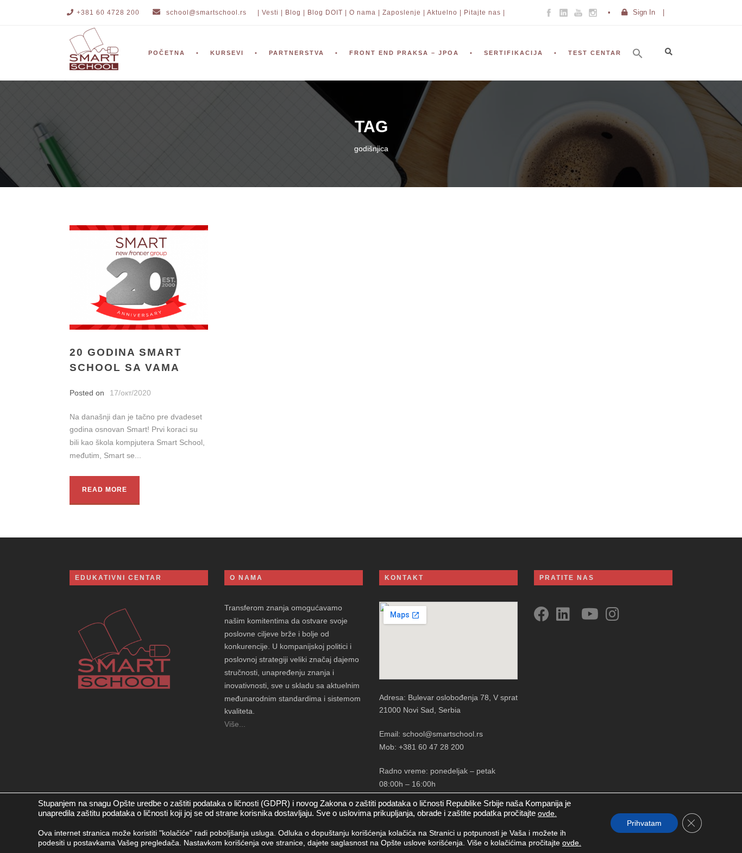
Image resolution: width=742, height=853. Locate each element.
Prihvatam (644, 823)
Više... (235, 724)
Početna (166, 53)
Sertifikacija (513, 53)
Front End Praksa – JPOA (404, 53)
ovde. (547, 813)
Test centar (594, 53)
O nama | (364, 12)
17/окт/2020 (130, 392)
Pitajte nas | (484, 12)
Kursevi (227, 53)
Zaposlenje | (403, 12)
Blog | (295, 12)
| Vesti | (270, 12)
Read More (104, 489)
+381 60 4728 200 (108, 12)
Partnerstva (296, 53)
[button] (643, 68)
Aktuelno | (444, 12)
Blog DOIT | (327, 12)
